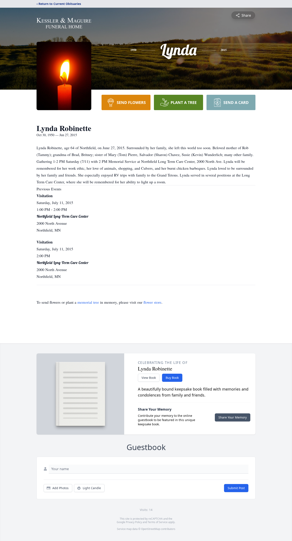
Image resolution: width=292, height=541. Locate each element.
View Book (149, 378)
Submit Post (236, 488)
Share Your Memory (232, 417)
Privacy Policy (134, 522)
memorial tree (88, 302)
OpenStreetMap (150, 529)
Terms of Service (158, 522)
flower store (152, 302)
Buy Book (172, 378)
